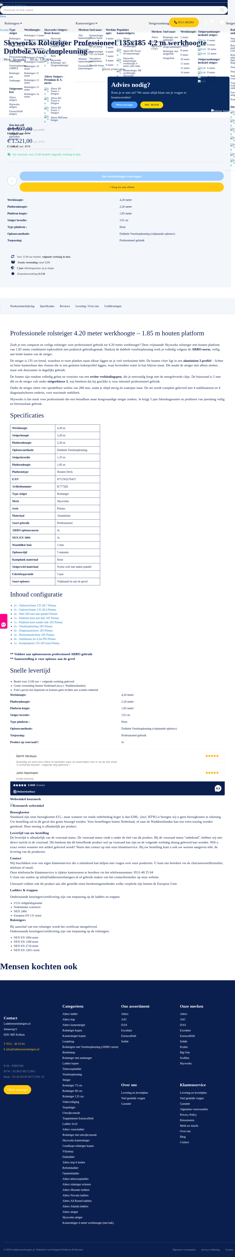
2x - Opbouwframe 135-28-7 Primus (35, 605)
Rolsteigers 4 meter (34, 39)
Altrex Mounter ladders (75, 1189)
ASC (124, 1019)
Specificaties (47, 306)
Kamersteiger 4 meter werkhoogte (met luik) (88, 1222)
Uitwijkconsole (71, 1112)
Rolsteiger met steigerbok (170, 52)
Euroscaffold (158, 41)
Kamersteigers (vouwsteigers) (16, 44)
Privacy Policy (188, 1114)
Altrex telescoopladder (75, 1178)
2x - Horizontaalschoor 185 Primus (34, 634)
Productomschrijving (22, 306)
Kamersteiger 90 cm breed (96, 45)
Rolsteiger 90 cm (72, 1090)
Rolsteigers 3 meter (34, 35)
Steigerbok (168, 58)
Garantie (126, 1103)
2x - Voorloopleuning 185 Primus (33, 626)
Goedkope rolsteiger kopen (78, 1145)
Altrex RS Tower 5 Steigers (56, 91)
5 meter (110, 47)
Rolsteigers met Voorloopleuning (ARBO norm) (90, 1046)
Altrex (154, 37)
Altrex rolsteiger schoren (76, 1184)
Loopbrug (68, 1041)
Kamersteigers (85, 23)
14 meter (185, 72)
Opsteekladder (70, 1173)
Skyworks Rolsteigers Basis (56, 53)
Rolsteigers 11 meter (31, 74)
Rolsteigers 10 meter (31, 67)
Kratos (184, 1046)
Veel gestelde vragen (133, 1098)
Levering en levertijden (134, 1092)
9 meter (110, 65)
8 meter (110, 60)
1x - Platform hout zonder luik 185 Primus (38, 622)
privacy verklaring (210, 1249)
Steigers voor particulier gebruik (16, 137)
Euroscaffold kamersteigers (85, 67)
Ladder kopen (70, 1063)
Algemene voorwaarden (194, 1109)
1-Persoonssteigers (17, 55)
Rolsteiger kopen (72, 1030)
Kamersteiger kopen (74, 1035)
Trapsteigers (15, 50)
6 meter (110, 51)
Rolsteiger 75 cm (72, 1085)
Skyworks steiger (72, 1217)
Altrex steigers (13, 98)
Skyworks (186, 1063)
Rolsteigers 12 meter (31, 81)
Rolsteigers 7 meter (34, 53)
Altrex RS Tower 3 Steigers (56, 110)
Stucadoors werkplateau (95, 59)
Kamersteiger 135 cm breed (96, 53)
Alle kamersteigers (85, 36)
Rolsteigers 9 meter (34, 61)
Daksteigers (15, 61)
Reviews (65, 306)
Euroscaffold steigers (16, 112)
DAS (124, 1024)
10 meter (185, 59)
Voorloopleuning (72, 1074)
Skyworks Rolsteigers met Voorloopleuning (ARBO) (59, 42)
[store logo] (17, 6)
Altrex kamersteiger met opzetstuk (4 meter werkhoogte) (132, 42)
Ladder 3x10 (69, 1123)
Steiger (66, 1079)
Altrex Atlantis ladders (75, 1206)
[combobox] (114, 10)
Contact (184, 1142)
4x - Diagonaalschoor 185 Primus (33, 630)
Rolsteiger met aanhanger (170, 38)
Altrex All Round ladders (77, 1200)
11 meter (184, 63)
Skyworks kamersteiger (76, 1140)
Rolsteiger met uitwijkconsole (79, 1134)
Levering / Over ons (87, 306)
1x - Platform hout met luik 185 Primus (36, 618)
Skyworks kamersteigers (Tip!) (85, 52)
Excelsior (126, 1030)
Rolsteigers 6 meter (34, 48)
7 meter (110, 56)
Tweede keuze (96, 65)
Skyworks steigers (14, 105)
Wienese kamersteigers (85, 60)
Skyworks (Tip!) (156, 47)
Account (4, 30)
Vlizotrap (67, 1151)
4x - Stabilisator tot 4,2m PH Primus (35, 639)
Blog (183, 1136)
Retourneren (187, 1120)
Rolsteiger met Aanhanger (14, 77)
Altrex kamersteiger (73, 1024)
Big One (185, 1052)
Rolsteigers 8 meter (34, 57)
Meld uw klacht (189, 1125)
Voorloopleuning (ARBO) (17, 67)
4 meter (110, 43)
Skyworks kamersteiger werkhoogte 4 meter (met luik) (131, 62)
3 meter (110, 38)
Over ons (185, 1131)
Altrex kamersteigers (85, 43)
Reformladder (70, 1167)
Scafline (184, 1057)
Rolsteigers (12, 23)
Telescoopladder (71, 1068)
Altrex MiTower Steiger (59, 119)
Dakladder (68, 1156)
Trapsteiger (68, 1107)
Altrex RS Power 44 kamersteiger (132, 52)
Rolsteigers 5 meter (34, 44)
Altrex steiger (70, 1211)
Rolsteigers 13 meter (31, 88)
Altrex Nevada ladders (75, 1195)
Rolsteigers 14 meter (31, 95)
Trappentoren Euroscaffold (77, 1118)
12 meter (185, 68)
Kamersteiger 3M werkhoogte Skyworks (132, 73)
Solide (125, 1041)
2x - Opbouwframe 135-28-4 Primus (35, 609)
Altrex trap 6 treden (73, 1162)
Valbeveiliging (70, 1101)
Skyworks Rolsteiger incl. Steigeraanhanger (59, 63)
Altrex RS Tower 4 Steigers (56, 101)
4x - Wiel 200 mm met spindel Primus (35, 613)
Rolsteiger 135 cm (73, 1096)
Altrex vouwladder (73, 1129)
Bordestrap (68, 1052)
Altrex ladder (70, 1013)
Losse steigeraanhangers (172, 45)
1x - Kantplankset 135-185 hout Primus (36, 643)
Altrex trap (68, 1019)
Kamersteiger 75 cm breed (96, 36)
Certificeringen (113, 306)
